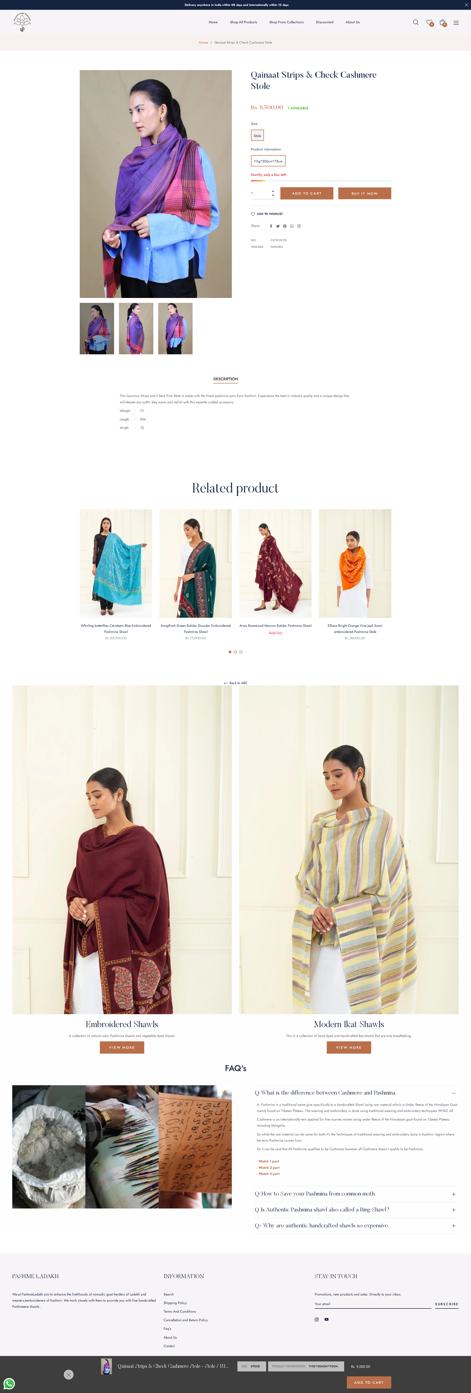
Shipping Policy (175, 1302)
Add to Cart (369, 1382)
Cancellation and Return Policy (186, 1320)
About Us (170, 1337)
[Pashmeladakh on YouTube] (326, 1319)
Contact (169, 1346)
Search (169, 1294)
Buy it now (365, 193)
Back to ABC (238, 683)
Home (203, 42)
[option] (116, 581)
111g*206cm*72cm (268, 161)
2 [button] (235, 652)
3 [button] (240, 652)
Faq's (167, 1328)
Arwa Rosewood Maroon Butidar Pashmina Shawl (275, 625)
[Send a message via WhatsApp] (9, 1384)
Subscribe (447, 1304)
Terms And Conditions (180, 1311)
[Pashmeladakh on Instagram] (317, 1319)
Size (254, 123)
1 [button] (230, 652)
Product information (266, 149)
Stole (257, 135)
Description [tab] (225, 379)
